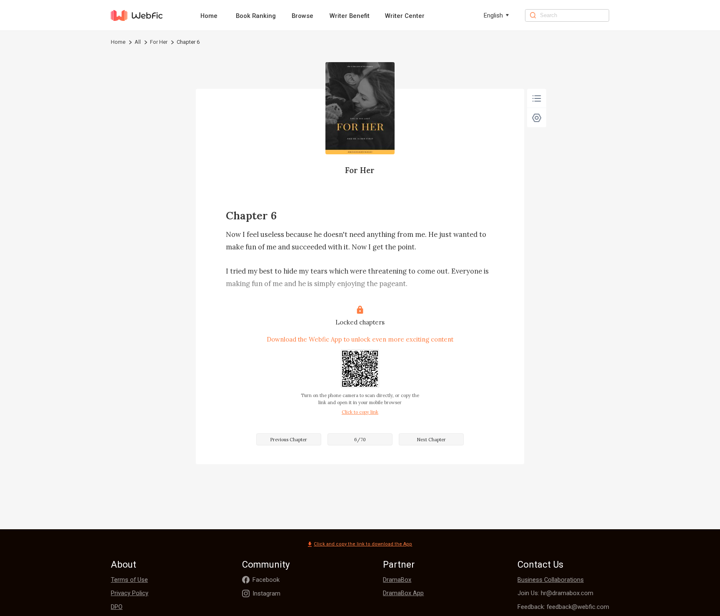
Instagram (266, 593)
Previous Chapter (288, 440)
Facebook (266, 579)
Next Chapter (431, 440)
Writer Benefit (350, 16)
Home (209, 16)
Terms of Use (129, 579)
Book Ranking (256, 16)
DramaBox (397, 579)
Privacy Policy (129, 593)
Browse (302, 16)
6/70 (360, 440)
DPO (116, 607)
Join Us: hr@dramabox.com (555, 593)
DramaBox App (403, 593)
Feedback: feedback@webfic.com (563, 607)
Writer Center (405, 16)
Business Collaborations (551, 579)
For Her (159, 42)
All (138, 42)
